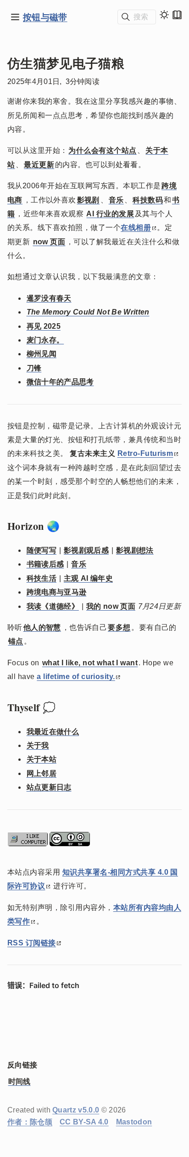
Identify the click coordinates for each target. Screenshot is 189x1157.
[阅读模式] (177, 14)
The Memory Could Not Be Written (88, 312)
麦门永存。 (45, 340)
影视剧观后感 (86, 550)
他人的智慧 (42, 627)
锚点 (15, 641)
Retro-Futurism (145, 453)
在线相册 (136, 227)
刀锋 (34, 368)
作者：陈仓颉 (29, 1122)
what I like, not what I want (90, 663)
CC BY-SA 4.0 (84, 1122)
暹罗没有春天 (49, 298)
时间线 (19, 1081)
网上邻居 (41, 773)
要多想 (119, 627)
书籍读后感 (45, 564)
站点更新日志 (49, 787)
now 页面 (49, 242)
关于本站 (41, 759)
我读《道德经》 (53, 606)
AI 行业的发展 (110, 214)
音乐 (116, 200)
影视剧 (88, 200)
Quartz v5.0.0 (75, 1110)
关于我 (38, 745)
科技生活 (41, 578)
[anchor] (68, 526)
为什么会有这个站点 (102, 150)
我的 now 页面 (110, 606)
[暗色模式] (164, 14)
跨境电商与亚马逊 (57, 592)
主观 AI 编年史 (88, 578)
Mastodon (134, 1122)
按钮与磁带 (45, 17)
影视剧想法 (135, 550)
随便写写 (41, 550)
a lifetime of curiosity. (76, 676)
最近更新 (39, 164)
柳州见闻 (41, 354)
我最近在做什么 (53, 732)
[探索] (15, 17)
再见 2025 (44, 326)
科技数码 (148, 200)
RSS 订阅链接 (31, 943)
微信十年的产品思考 (60, 382)
